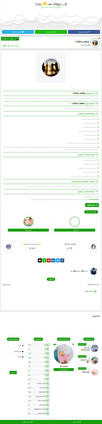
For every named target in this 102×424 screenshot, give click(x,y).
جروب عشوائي (26, 422)
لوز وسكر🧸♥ (86, 372)
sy (37, 366)
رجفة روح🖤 (74, 230)
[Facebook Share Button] (62, 260)
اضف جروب (76, 422)
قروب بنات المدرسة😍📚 (85, 348)
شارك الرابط (84, 45)
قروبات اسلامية (37, 383)
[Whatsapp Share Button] (44, 260)
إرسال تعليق (6, 284)
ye (37, 379)
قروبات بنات (37, 387)
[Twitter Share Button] (58, 260)
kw (37, 357)
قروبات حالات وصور (37, 396)
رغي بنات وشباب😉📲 (85, 361)
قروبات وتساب (50, 31)
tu (37, 370)
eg (37, 344)
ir (37, 349)
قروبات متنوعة (37, 413)
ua (37, 374)
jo (37, 353)
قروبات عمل (37, 405)
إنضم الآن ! (91, 205)
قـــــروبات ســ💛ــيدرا (51, 3)
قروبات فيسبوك (83, 31)
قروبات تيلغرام (17, 31)
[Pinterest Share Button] (53, 260)
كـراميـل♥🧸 (63, 366)
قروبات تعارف (37, 392)
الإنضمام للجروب (63, 369)
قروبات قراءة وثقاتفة (37, 409)
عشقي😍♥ (28, 230)
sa (37, 362)
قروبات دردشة (37, 400)
